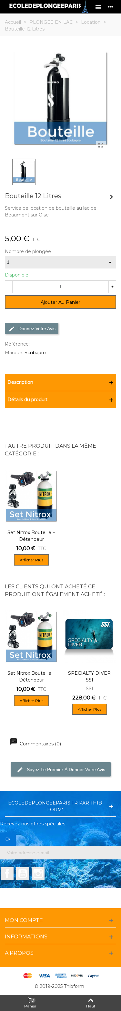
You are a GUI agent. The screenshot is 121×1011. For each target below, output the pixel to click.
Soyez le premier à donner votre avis (65, 769)
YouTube (22, 873)
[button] (60, 382)
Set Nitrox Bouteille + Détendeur (31, 536)
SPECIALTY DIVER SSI (89, 676)
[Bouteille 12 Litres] (101, 145)
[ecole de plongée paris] (48, 6)
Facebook (7, 873)
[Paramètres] (110, 7)
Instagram (38, 873)
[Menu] (98, 7)
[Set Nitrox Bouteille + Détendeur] (111, 197)
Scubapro (35, 353)
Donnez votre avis (36, 328)
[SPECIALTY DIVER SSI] (89, 637)
